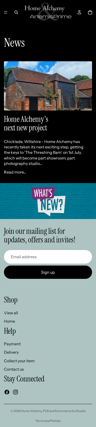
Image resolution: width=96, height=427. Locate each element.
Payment (12, 343)
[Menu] (5, 12)
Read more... (15, 172)
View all (11, 312)
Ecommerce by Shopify (70, 411)
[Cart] (90, 12)
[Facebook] (7, 392)
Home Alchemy (31, 411)
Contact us (14, 369)
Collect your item (19, 360)
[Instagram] (15, 392)
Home (9, 321)
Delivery (11, 352)
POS (46, 411)
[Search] (16, 12)
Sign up (48, 272)
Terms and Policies (48, 421)
